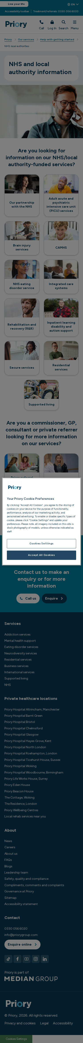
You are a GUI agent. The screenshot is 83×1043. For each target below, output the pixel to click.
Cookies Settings (41, 543)
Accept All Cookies (41, 555)
